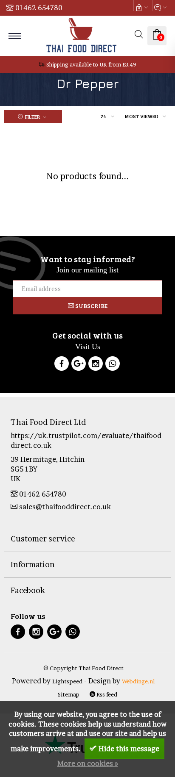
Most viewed (141, 116)
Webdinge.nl (138, 681)
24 (104, 116)
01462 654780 (38, 7)
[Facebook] (61, 364)
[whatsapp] (72, 632)
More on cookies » (87, 763)
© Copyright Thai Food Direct (83, 668)
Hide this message (129, 748)
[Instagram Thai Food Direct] (95, 364)
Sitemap (68, 694)
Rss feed (106, 694)
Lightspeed (67, 681)
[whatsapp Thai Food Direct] (112, 364)
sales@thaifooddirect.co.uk (65, 506)
